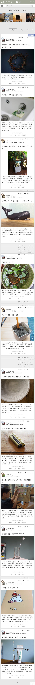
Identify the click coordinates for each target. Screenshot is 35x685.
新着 (21, 30)
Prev (2, 17)
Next (32, 17)
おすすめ (13, 29)
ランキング (30, 30)
